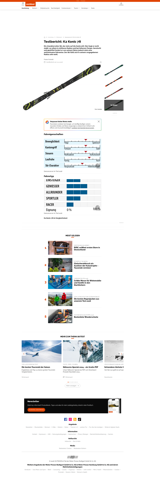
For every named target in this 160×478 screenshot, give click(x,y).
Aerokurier (28, 469)
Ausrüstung (25, 8)
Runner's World (70, 472)
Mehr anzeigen (71, 386)
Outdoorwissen (66, 8)
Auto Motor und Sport (39, 469)
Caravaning (56, 469)
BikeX (49, 469)
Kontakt (34, 434)
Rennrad (47, 427)
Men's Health (97, 469)
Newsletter (29, 427)
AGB (49, 434)
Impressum (42, 434)
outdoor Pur (83, 427)
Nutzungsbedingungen (59, 434)
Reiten (66, 427)
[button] (63, 88)
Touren (76, 8)
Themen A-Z (74, 427)
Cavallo (64, 469)
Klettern (34, 8)
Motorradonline (107, 469)
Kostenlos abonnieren (36, 410)
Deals (93, 8)
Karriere (110, 434)
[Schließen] (99, 121)
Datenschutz (72, 434)
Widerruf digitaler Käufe (112, 427)
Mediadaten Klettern (80, 448)
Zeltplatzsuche (44, 8)
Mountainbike (39, 427)
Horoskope (84, 8)
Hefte (77, 0)
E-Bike (54, 427)
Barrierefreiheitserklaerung (98, 434)
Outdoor (116, 469)
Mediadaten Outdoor (65, 448)
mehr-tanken (87, 469)
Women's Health (82, 472)
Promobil (61, 472)
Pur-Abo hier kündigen (96, 427)
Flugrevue (72, 469)
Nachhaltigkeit (55, 8)
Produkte (83, 0)
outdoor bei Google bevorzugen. (83, 128)
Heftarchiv (68, 441)
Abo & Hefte (76, 441)
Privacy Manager (83, 434)
